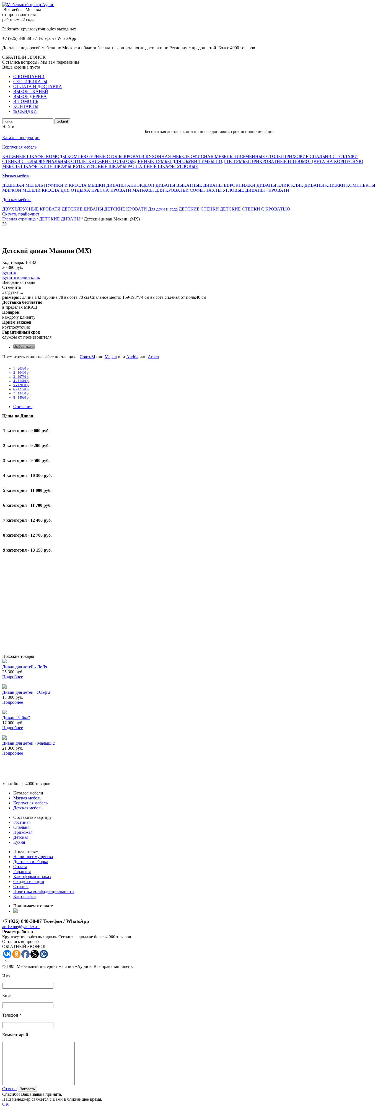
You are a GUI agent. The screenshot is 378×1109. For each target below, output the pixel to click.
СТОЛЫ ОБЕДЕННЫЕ (132, 161)
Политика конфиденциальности (43, 891)
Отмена (9, 1088)
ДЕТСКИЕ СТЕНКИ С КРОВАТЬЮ (255, 209)
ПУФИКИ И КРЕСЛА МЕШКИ (75, 185)
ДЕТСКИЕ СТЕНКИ (199, 209)
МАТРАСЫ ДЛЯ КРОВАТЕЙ (161, 190)
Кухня (19, 842)
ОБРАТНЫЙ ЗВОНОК (24, 57)
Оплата (20, 866)
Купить (9, 272)
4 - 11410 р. (21, 381)
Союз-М (87, 356)
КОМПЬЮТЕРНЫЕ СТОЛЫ (95, 156)
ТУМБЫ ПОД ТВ (215, 161)
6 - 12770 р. (21, 389)
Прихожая (22, 832)
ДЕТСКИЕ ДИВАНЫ (83, 209)
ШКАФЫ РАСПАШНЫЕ (133, 166)
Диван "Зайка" (16, 717)
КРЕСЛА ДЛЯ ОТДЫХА (66, 190)
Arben (153, 356)
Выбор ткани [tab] (24, 346)
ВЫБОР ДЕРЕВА (30, 96)
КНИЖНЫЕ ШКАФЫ (24, 156)
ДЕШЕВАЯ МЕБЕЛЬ (23, 185)
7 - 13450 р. (21, 393)
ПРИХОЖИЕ (296, 156)
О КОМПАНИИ (29, 76)
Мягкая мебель (16, 175)
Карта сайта (24, 896)
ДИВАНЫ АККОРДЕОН (131, 185)
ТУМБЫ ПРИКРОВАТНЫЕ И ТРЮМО (271, 161)
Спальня (21, 827)
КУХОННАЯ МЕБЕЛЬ (168, 156)
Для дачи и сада (163, 209)
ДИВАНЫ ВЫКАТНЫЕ (179, 185)
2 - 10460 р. (21, 373)
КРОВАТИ (135, 156)
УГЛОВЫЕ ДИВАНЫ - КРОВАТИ (256, 190)
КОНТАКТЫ (25, 106)
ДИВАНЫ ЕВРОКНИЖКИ (230, 185)
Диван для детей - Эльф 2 (26, 692)
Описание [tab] (22, 406)
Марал (111, 356)
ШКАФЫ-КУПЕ (37, 166)
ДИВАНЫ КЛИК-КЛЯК (280, 185)
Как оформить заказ (32, 876)
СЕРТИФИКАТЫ (30, 81)
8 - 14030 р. (21, 397)
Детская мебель (16, 199)
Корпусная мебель (19, 147)
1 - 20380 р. (21, 368)
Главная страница (19, 219)
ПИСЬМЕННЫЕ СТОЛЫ (258, 156)
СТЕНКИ (12, 161)
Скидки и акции (28, 881)
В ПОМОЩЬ (25, 101)
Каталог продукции (21, 137)
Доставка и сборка (30, 861)
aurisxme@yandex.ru (21, 926)
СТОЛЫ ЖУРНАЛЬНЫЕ (46, 161)
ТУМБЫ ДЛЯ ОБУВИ (176, 161)
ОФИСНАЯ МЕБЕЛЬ (212, 156)
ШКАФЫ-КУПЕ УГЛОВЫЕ (80, 166)
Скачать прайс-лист (20, 214)
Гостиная (21, 822)
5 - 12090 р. (21, 385)
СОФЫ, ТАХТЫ (206, 190)
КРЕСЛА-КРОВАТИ (111, 190)
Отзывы (21, 886)
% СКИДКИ (25, 111)
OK (5, 1104)
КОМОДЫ (56, 156)
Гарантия (22, 871)
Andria (132, 356)
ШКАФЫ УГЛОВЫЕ (178, 166)
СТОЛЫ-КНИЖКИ (90, 161)
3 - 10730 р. (21, 377)
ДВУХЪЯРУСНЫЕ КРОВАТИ (32, 209)
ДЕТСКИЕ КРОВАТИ (126, 209)
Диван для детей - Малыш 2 (28, 743)
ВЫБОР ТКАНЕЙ (30, 91)
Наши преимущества (33, 856)
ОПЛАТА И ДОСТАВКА (37, 86)
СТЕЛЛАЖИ (345, 156)
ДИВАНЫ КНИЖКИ (325, 185)
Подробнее (12, 676)
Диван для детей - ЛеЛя (24, 666)
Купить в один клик (21, 277)
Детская (20, 837)
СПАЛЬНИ (321, 156)
